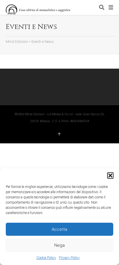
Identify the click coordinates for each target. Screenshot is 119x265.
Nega (59, 245)
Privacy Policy (69, 258)
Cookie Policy (46, 258)
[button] (110, 175)
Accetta (59, 229)
